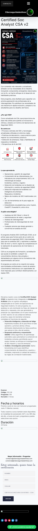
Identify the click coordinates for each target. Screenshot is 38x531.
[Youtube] (9, 520)
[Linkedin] (2, 520)
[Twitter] (12, 520)
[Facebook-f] (16, 520)
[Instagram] (5, 520)
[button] (21, 527)
